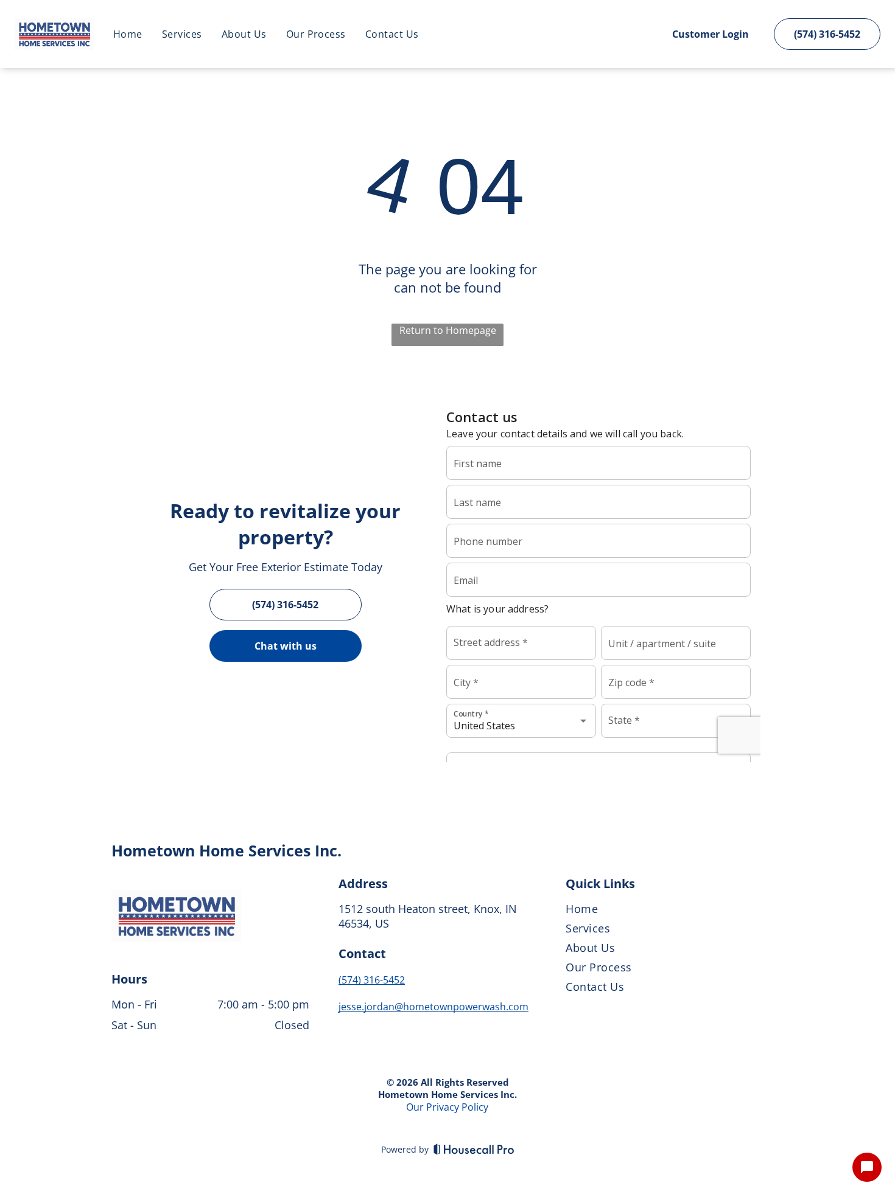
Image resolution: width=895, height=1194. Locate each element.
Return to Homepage (447, 330)
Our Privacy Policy (447, 1107)
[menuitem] (128, 34)
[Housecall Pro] (473, 1149)
